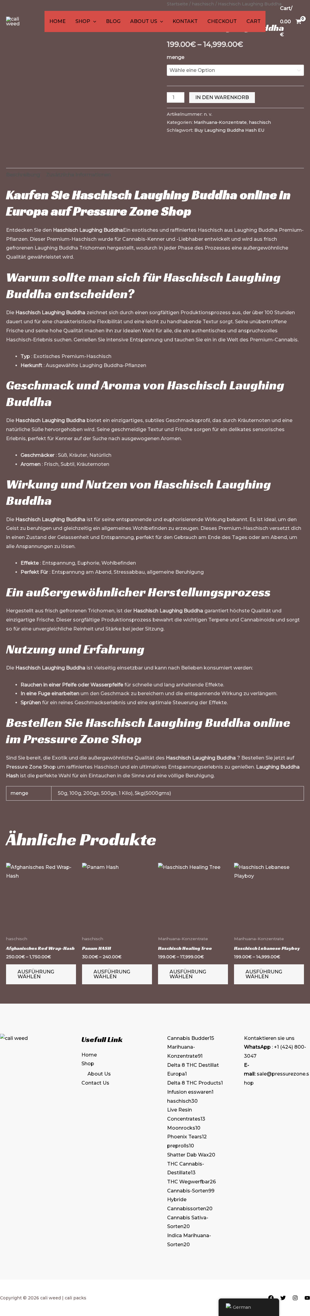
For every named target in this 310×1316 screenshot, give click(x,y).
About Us (143, 21)
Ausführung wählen (36, 974)
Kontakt (185, 21)
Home (57, 21)
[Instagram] (295, 1298)
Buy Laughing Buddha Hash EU (229, 130)
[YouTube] (307, 1298)
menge (175, 57)
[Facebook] (271, 1298)
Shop (82, 21)
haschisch (260, 122)
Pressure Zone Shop (132, 211)
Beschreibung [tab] (23, 175)
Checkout (222, 21)
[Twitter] (283, 1298)
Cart (253, 21)
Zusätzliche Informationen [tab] (78, 175)
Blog (113, 21)
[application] (93, 21)
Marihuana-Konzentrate (220, 122)
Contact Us (95, 1083)
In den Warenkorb (222, 97)
